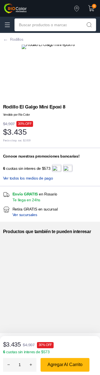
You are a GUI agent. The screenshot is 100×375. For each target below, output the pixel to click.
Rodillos (16, 39)
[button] (91, 8)
